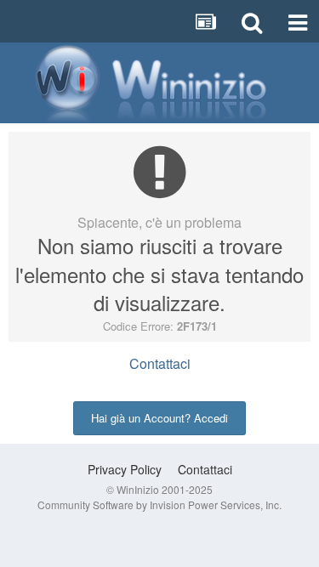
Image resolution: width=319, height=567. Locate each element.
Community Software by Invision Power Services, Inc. (159, 504)
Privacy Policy (125, 469)
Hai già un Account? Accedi (159, 418)
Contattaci (160, 363)
